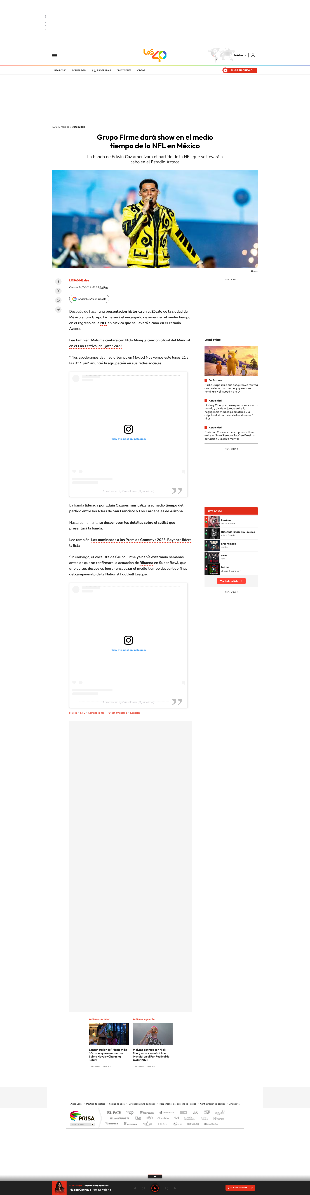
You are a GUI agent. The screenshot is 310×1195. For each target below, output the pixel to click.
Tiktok (137, 1080)
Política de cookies (95, 1103)
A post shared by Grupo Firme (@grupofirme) (128, 491)
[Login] (253, 55)
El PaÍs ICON (162, 1123)
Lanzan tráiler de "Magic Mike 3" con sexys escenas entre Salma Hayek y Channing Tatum (108, 1055)
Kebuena (215, 1117)
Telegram (58, 309)
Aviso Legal (76, 1103)
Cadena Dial (176, 1117)
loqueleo (193, 1123)
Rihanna (146, 562)
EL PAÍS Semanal (189, 1117)
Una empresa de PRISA (82, 1116)
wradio (149, 1117)
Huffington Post (119, 1117)
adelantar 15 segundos (166, 1188)
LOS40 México (155, 55)
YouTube (144, 1080)
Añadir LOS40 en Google (92, 298)
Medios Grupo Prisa (82, 1124)
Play (155, 1188)
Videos (141, 70)
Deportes (135, 713)
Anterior (135, 1188)
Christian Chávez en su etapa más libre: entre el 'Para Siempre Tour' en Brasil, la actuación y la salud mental (230, 435)
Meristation (211, 1123)
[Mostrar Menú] (57, 55)
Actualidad (79, 70)
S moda (177, 1123)
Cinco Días (163, 1117)
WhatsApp (58, 300)
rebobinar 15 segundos (143, 1188)
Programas (104, 70)
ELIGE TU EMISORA (239, 1188)
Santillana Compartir (167, 1113)
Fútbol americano (117, 713)
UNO (138, 1117)
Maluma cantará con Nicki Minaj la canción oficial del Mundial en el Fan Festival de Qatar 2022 (151, 1055)
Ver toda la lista (229, 581)
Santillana (148, 1113)
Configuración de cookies (212, 1103)
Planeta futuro (202, 1117)
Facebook (58, 281)
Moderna (129, 1123)
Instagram (151, 1080)
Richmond (112, 1123)
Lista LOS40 (59, 70)
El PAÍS (114, 1113)
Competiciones (96, 713)
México (238, 55)
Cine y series (124, 70)
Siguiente (175, 1188)
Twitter (58, 291)
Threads (173, 1080)
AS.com (194, 1113)
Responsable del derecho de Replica (177, 1103)
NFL (103, 323)
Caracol (219, 1113)
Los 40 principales (131, 1113)
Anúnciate (234, 1103)
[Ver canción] (214, 522)
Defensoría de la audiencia (142, 1103)
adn (206, 1113)
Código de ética (117, 1103)
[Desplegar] (155, 1176)
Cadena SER (182, 1113)
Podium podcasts (147, 1123)
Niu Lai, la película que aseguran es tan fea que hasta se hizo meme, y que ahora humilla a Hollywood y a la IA (231, 388)
